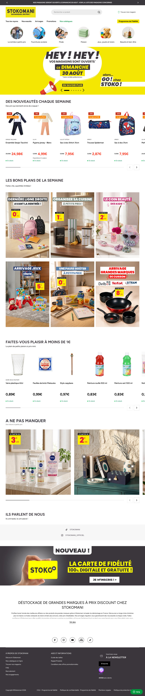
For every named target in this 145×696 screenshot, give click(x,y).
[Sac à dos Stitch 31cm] (72, 123)
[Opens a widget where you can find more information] (136, 692)
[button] (7, 2)
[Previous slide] (61, 90)
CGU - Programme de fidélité (47, 690)
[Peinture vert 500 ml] (126, 364)
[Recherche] (99, 12)
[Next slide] (83, 90)
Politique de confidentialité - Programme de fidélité (78, 690)
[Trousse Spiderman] (99, 123)
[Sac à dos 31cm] (126, 123)
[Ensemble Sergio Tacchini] (18, 123)
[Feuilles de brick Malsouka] (45, 364)
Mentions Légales (105, 690)
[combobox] (76, 12)
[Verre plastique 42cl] (18, 364)
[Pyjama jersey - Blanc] (45, 123)
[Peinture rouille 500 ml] (99, 364)
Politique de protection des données (126, 690)
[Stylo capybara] (72, 364)
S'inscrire (104, 664)
